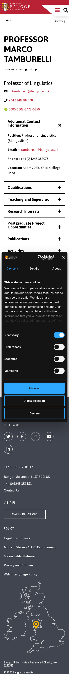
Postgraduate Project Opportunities (26, 225)
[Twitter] (8, 436)
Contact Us (12, 490)
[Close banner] (63, 257)
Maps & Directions (25, 514)
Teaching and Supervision (30, 199)
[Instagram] (35, 436)
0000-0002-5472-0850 (24, 109)
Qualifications (20, 187)
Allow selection (34, 400)
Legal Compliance (17, 538)
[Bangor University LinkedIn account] (36, 70)
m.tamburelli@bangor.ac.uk (29, 91)
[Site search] (65, 10)
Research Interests (23, 211)
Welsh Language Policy (20, 574)
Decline (34, 413)
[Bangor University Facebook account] (31, 70)
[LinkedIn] (8, 449)
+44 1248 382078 (21, 100)
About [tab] (56, 268)
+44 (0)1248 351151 (18, 484)
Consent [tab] (12, 268)
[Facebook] (21, 436)
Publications (18, 239)
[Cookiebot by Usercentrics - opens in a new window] (40, 257)
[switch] (59, 347)
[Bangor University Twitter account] (26, 70)
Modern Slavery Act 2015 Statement (30, 547)
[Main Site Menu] (57, 10)
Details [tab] (34, 268)
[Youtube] (49, 436)
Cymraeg (60, 21)
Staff (8, 20)
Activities (16, 251)
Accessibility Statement (21, 556)
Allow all (34, 388)
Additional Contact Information (24, 123)
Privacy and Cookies (18, 565)
